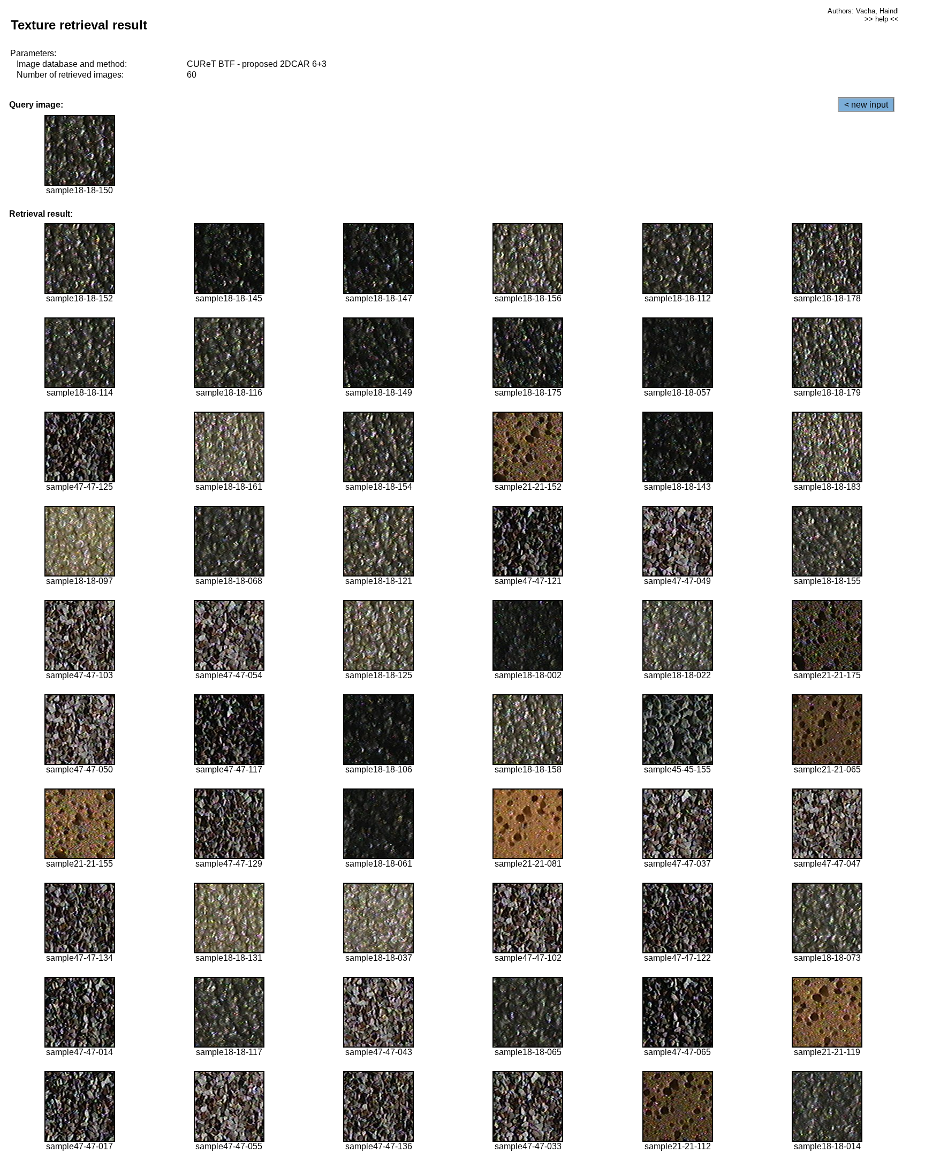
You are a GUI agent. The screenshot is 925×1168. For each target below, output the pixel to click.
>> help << (882, 19)
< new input (866, 104)
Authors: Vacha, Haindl (863, 11)
